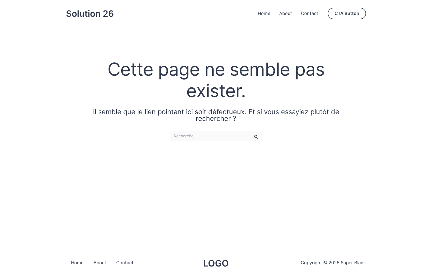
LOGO (216, 263)
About (285, 13)
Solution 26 (90, 13)
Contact (309, 13)
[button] (347, 13)
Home (264, 13)
